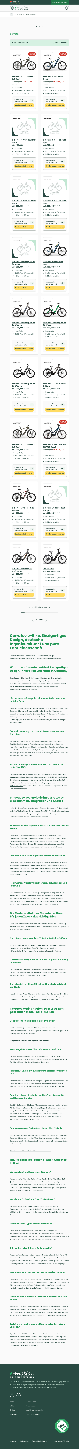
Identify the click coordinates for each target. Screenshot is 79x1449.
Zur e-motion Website (61, 1441)
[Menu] (12, 8)
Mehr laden (39, 619)
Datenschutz (24, 1441)
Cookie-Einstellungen (39, 1441)
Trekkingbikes (15, 1236)
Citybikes (41, 1236)
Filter (38, 26)
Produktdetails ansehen (24, 105)
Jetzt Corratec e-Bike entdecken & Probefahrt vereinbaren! (30, 1151)
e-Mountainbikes (16, 1233)
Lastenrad (13, 1414)
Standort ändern (61, 43)
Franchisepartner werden (34, 1410)
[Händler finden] (67, 8)
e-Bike (12, 1406)
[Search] (11, 14)
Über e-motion (31, 1406)
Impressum (14, 1441)
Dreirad (12, 1410)
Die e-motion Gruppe (33, 1414)
